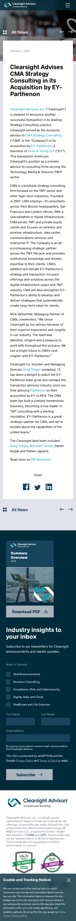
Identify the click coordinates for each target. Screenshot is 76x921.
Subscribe (26, 774)
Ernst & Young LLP (41, 151)
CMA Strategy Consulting (43, 135)
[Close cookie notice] (69, 880)
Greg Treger (32, 369)
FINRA (30, 835)
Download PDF (26, 611)
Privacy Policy (24, 760)
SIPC (43, 835)
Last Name (48, 714)
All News (19, 32)
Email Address (37, 739)
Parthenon (37, 390)
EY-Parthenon (41, 146)
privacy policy (19, 915)
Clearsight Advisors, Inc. (27, 109)
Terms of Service (50, 760)
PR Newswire (41, 459)
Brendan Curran (41, 446)
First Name (13, 714)
